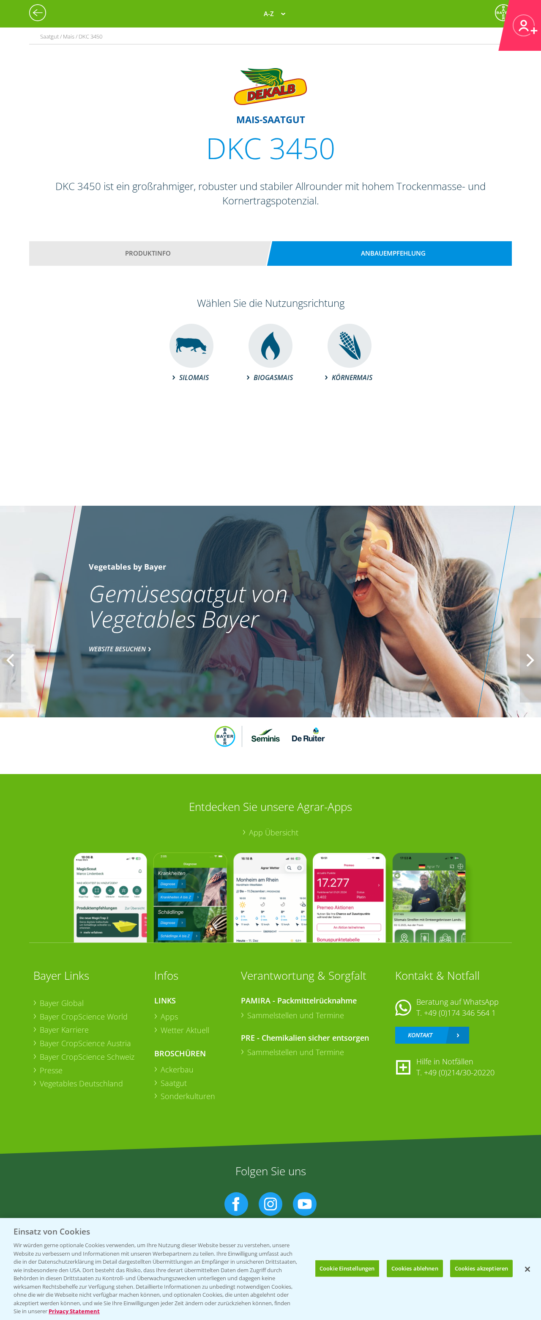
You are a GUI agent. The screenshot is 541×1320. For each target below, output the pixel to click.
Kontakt (420, 1035)
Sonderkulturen (188, 1096)
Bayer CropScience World (84, 1016)
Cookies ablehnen (414, 1268)
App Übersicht (273, 832)
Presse (51, 1070)
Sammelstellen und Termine (295, 1015)
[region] (270, 1269)
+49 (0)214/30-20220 (459, 1072)
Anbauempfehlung (393, 253)
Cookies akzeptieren (481, 1268)
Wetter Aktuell (185, 1030)
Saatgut (174, 1083)
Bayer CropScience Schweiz (87, 1057)
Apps (169, 1016)
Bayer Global (62, 1003)
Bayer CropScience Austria (85, 1043)
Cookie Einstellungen (347, 1268)
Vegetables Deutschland (81, 1083)
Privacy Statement (74, 1311)
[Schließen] (527, 1269)
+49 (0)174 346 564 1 (460, 1013)
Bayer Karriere (64, 1030)
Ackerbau (177, 1069)
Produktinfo (148, 253)
